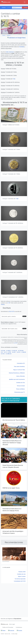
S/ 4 (2, 352)
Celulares (25, 7)
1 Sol (14, 79)
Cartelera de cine (21, 574)
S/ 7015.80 (20, 350)
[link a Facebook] (11, 630)
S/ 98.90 (24, 352)
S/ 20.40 (3, 350)
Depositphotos (17, 618)
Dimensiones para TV (19, 392)
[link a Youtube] (19, 630)
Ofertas (3, 304)
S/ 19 (5, 352)
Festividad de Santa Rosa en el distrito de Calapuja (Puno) (12, 509)
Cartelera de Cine (20, 382)
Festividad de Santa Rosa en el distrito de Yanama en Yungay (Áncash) (12, 442)
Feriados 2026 (22, 571)
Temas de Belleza (20, 389)
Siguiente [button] (9, 35)
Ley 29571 (16, 343)
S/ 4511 (14, 352)
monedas (21, 46)
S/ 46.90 (8, 350)
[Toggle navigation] (24, 2)
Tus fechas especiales (20, 578)
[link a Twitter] (3, 630)
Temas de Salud (21, 385)
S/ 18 (8, 302)
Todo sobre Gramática (19, 366)
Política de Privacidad (7, 627)
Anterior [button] (3, 35)
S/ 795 (9, 352)
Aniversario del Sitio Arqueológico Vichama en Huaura (13, 532)
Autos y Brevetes (20, 376)
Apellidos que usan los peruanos (17, 379)
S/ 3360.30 (8, 353)
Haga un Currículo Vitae (19, 369)
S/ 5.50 (3, 353)
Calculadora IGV (21, 363)
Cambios (4, 7)
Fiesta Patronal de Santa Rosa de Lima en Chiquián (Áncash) (13, 466)
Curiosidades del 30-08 (19, 581)
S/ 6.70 (18, 352)
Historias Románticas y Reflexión (17, 373)
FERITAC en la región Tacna (11, 488)
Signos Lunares (21, 576)
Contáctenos (19, 627)
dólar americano (10, 51)
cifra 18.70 (11, 311)
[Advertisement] (14, 598)
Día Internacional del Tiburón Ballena (14, 420)
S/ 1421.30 (14, 350)
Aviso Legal (12, 624)
